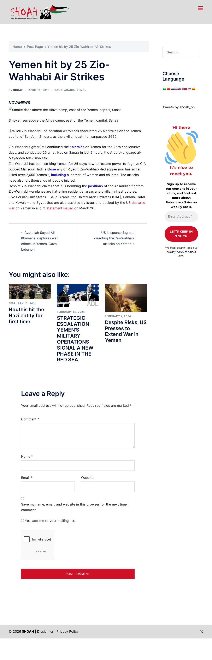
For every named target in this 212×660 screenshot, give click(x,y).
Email (26, 477)
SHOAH (18, 90)
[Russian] (185, 88)
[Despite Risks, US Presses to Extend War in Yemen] (126, 297)
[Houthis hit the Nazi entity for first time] (30, 291)
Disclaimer (45, 631)
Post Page (35, 47)
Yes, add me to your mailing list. (49, 521)
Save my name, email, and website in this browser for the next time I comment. (75, 507)
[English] (177, 88)
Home (17, 47)
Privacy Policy (68, 631)
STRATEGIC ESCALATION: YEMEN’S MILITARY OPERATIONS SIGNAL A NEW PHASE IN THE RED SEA (75, 339)
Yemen (82, 90)
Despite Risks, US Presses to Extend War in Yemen (126, 331)
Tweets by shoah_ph (179, 107)
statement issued (60, 208)
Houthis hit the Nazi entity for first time (26, 315)
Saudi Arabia (64, 90)
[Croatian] (173, 88)
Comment (30, 419)
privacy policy (175, 251)
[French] (181, 88)
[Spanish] (193, 88)
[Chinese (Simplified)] (168, 88)
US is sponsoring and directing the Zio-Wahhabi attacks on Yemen (114, 238)
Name (27, 456)
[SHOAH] (39, 11)
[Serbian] (189, 88)
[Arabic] (164, 88)
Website (87, 477)
